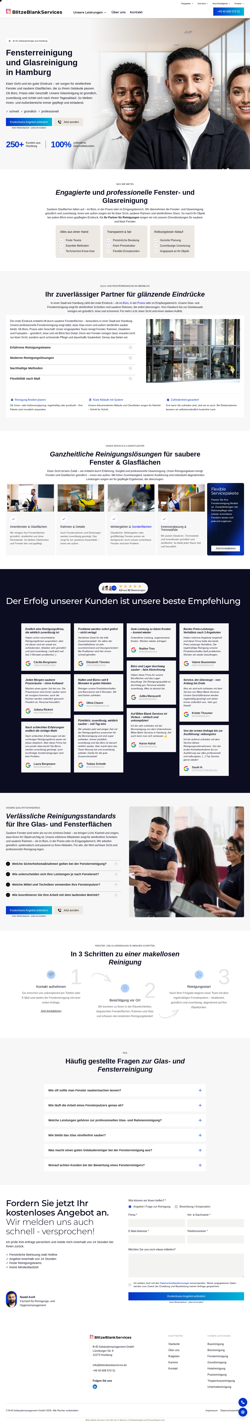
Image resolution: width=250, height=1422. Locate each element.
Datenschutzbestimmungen (174, 1283)
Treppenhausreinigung (221, 1380)
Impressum (212, 1410)
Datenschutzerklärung (232, 1410)
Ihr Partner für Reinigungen (121, 217)
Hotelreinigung (216, 1368)
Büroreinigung (216, 1350)
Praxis (141, 303)
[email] (242, 1412)
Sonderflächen (142, 526)
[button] (90, 12)
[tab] (151, 1207)
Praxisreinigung (217, 1374)
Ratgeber (174, 1356)
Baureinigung (215, 1344)
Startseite (174, 1344)
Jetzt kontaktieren (51, 1011)
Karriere (173, 1362)
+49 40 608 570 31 (104, 1370)
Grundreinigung (216, 1362)
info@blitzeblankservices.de (110, 1365)
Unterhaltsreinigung (219, 1386)
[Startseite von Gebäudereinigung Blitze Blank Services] (110, 1337)
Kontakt (136, 12)
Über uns (118, 12)
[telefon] (242, 1402)
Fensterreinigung (217, 1356)
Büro (126, 303)
